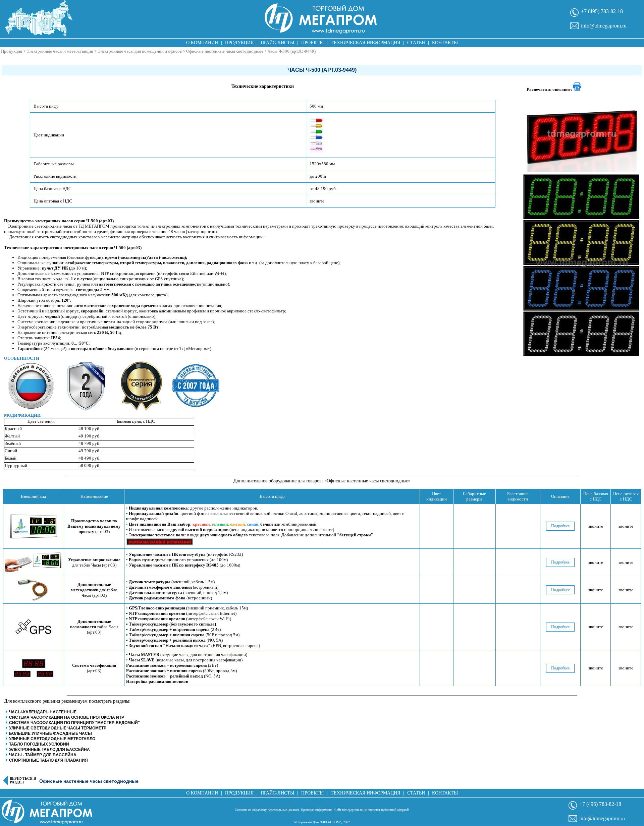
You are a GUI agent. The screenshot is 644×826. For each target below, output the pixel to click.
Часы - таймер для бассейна (42, 755)
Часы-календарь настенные (42, 712)
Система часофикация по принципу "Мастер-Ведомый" (74, 722)
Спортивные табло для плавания (48, 760)
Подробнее (560, 526)
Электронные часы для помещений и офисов (140, 51)
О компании (202, 42)
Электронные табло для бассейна (49, 749)
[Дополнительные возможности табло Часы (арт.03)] (33, 626)
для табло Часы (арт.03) (94, 562)
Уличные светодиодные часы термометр (57, 728)
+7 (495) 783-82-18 (602, 11)
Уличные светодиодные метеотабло (52, 738)
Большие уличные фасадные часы (50, 733)
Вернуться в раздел (23, 780)
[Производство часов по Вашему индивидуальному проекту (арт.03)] (33, 526)
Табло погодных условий (39, 744)
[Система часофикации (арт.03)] (33, 668)
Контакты (445, 42)
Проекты (312, 42)
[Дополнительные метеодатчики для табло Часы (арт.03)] (33, 589)
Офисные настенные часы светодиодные (224, 51)
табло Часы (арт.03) (94, 627)
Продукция (239, 42)
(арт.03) (94, 526)
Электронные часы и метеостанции (59, 51)
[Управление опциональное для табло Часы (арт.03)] (33, 562)
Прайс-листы (277, 42)
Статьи (416, 42)
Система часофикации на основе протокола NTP (66, 717)
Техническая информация (365, 42)
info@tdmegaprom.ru (604, 25)
